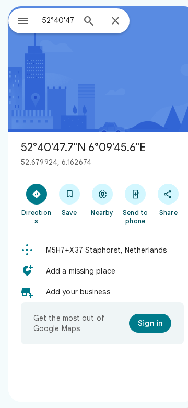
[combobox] (58, 20)
